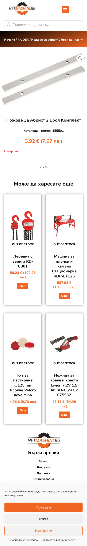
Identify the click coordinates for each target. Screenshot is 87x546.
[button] (65, 9)
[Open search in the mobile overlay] (43, 24)
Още (23, 286)
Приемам (43, 507)
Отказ (43, 519)
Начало (9, 40)
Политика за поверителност (58, 540)
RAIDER (23, 40)
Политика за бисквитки (24, 540)
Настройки (43, 531)
